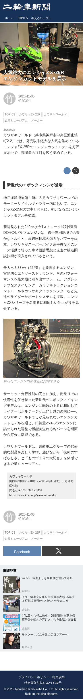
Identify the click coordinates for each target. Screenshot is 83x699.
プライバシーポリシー (33, 677)
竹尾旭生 (25, 100)
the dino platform (46, 693)
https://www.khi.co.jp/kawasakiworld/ (32, 495)
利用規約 (58, 677)
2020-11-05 (26, 96)
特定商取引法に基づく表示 (43, 683)
